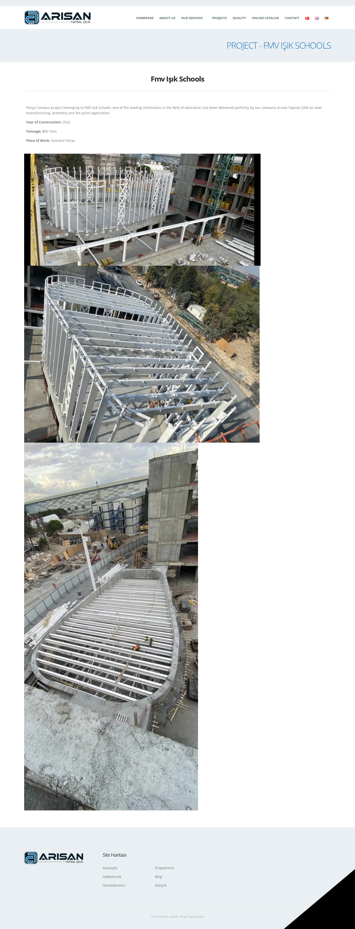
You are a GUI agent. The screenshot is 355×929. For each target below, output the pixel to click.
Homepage (145, 18)
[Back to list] (27, 80)
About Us (167, 18)
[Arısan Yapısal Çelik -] (57, 17)
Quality (239, 18)
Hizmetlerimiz (114, 885)
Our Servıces (192, 18)
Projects (219, 18)
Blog (158, 876)
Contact (292, 18)
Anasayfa (110, 868)
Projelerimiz (164, 868)
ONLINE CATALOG (265, 18)
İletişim (161, 885)
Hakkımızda (112, 876)
